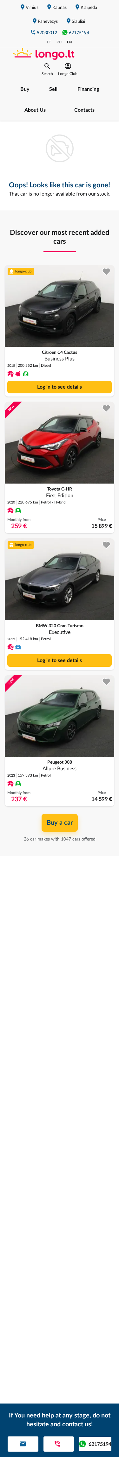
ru (59, 42)
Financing (88, 89)
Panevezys (48, 21)
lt (49, 42)
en (69, 42)
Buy (24, 89)
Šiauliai (78, 21)
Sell (53, 89)
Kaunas (59, 7)
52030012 (47, 33)
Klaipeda (89, 7)
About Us (35, 110)
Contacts (84, 110)
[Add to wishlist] (106, 272)
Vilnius (32, 7)
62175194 (79, 33)
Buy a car (60, 823)
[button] (47, 69)
